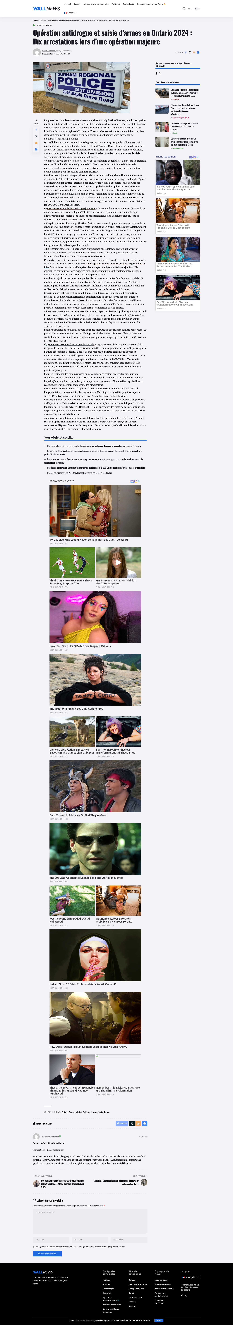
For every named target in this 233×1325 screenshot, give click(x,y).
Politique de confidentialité (112, 1320)
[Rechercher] (184, 8)
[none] (190, 1277)
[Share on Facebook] (186, 52)
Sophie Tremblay (49, 51)
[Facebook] (156, 74)
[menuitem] (70, 13)
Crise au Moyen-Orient (181, 118)
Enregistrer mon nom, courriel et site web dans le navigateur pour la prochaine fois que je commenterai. (80, 1247)
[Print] (198, 52)
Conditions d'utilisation (139, 1320)
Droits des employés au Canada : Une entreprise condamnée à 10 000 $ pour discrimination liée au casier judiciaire (96, 467)
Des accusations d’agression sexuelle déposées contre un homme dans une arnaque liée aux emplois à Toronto (94, 446)
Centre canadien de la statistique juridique (71, 208)
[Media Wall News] (46, 8)
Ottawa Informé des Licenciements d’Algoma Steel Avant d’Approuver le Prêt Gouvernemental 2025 (185, 92)
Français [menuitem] (190, 1277)
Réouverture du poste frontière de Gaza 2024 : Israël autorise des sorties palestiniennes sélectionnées (185, 109)
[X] (160, 74)
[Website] (146, 1137)
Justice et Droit (44, 25)
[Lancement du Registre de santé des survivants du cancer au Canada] (162, 127)
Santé (175, 133)
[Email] (194, 52)
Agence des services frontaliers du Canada (70, 344)
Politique (176, 99)
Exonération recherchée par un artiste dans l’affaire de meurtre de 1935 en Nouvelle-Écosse (184, 141)
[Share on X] (190, 52)
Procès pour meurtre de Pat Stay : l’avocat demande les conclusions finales (79, 473)
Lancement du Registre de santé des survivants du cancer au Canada (184, 126)
